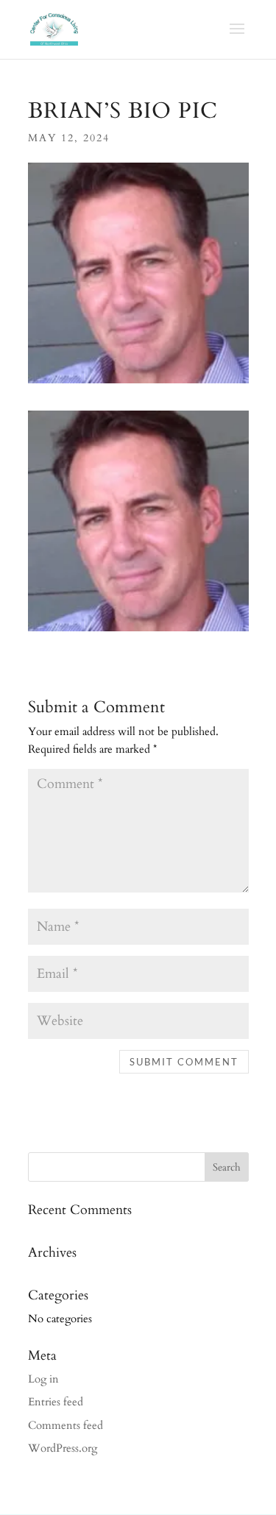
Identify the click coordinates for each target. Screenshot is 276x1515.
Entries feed (55, 1401)
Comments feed (65, 1425)
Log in (43, 1379)
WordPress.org (62, 1448)
